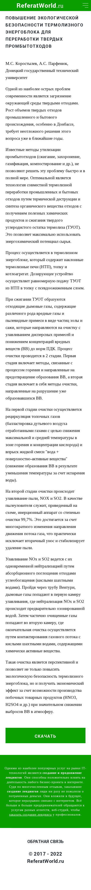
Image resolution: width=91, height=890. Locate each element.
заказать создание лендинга (30, 814)
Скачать (45, 736)
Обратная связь (45, 841)
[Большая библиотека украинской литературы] (5, 5)
